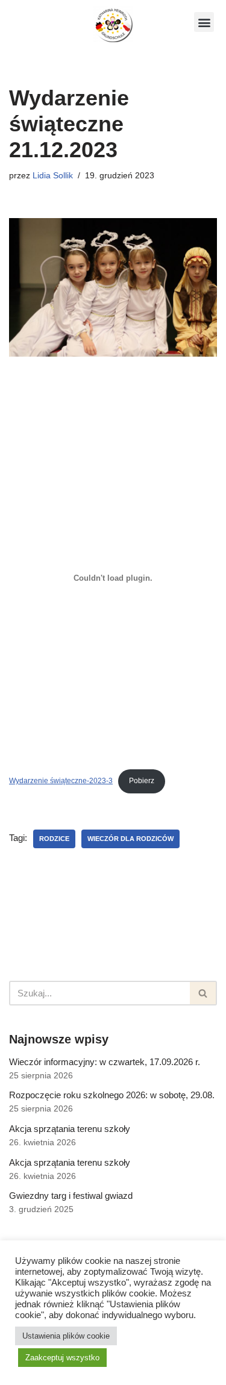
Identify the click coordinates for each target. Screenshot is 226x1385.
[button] (204, 22)
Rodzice (54, 838)
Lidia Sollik (53, 175)
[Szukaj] (203, 993)
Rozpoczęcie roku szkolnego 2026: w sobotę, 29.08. (112, 1095)
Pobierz (141, 781)
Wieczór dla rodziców (130, 838)
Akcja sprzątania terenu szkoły (69, 1129)
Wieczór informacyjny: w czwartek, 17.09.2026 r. (104, 1062)
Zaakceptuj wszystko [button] (62, 1357)
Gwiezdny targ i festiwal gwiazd (71, 1195)
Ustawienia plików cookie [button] (66, 1335)
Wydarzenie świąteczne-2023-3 (61, 781)
